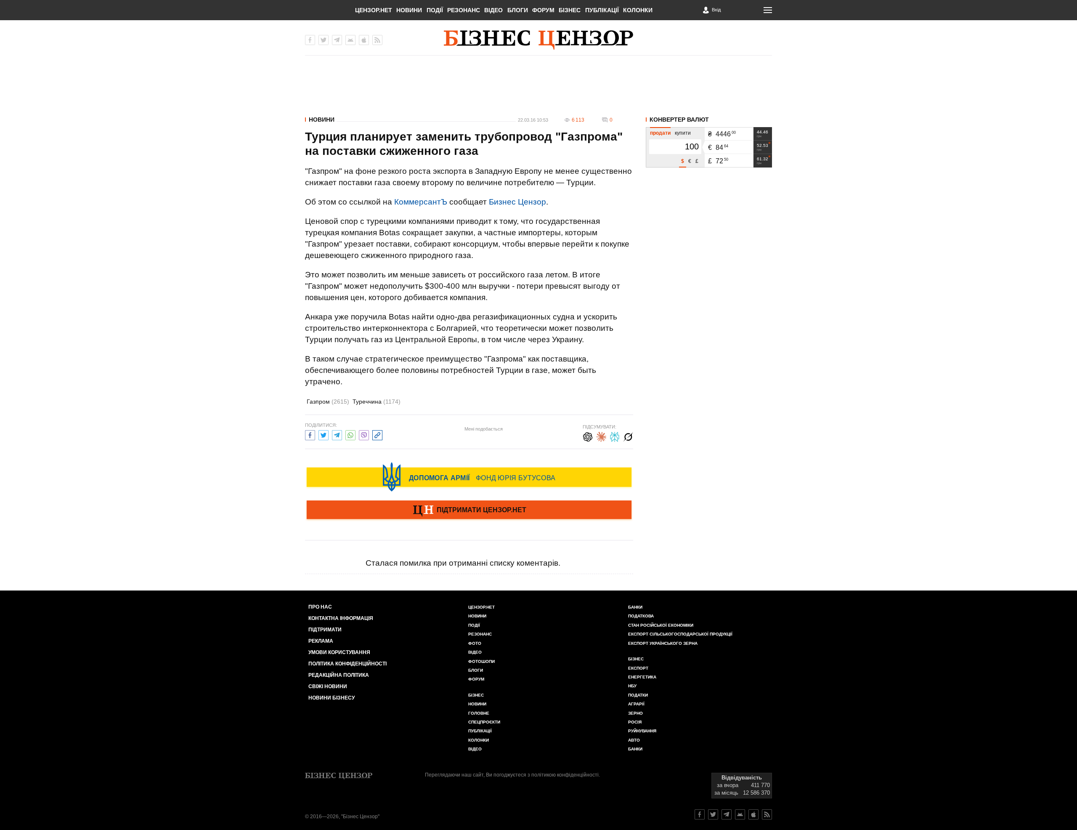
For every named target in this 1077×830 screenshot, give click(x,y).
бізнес (636, 659)
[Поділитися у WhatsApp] (350, 434)
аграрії (636, 704)
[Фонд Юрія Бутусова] (469, 477)
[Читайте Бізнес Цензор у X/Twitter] (713, 814)
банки (635, 607)
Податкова (641, 616)
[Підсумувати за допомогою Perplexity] (615, 435)
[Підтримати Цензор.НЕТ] (469, 510)
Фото (474, 643)
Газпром (328, 401)
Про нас (320, 607)
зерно (635, 713)
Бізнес (570, 10)
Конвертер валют (679, 119)
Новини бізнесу (331, 698)
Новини (409, 10)
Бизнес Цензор (517, 201)
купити (683, 133)
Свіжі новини (327, 686)
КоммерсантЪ (420, 201)
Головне (478, 713)
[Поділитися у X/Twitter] (323, 434)
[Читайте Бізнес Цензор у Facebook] (700, 814)
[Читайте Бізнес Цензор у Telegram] (727, 814)
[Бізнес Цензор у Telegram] (337, 40)
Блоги (517, 10)
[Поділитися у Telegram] (337, 434)
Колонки (638, 10)
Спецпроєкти (484, 722)
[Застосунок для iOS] (364, 40)
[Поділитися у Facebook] (310, 434)
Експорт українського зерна (663, 643)
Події (435, 10)
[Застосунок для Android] (350, 40)
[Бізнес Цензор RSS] (377, 40)
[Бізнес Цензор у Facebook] (310, 40)
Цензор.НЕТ (373, 10)
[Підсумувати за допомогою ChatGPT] (588, 435)
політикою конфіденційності (565, 775)
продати (660, 133)
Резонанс (463, 10)
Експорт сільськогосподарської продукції (680, 634)
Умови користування (339, 652)
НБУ (632, 686)
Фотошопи (481, 661)
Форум (543, 10)
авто (634, 740)
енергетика (642, 677)
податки (638, 695)
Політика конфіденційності (347, 664)
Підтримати (325, 630)
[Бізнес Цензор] (538, 40)
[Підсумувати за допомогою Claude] (601, 435)
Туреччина (377, 401)
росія (635, 722)
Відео (493, 10)
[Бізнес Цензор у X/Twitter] (323, 40)
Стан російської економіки (660, 625)
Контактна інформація (340, 618)
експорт (638, 668)
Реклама (320, 641)
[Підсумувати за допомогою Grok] (628, 435)
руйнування (642, 731)
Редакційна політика (338, 675)
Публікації (602, 10)
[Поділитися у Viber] (364, 434)
